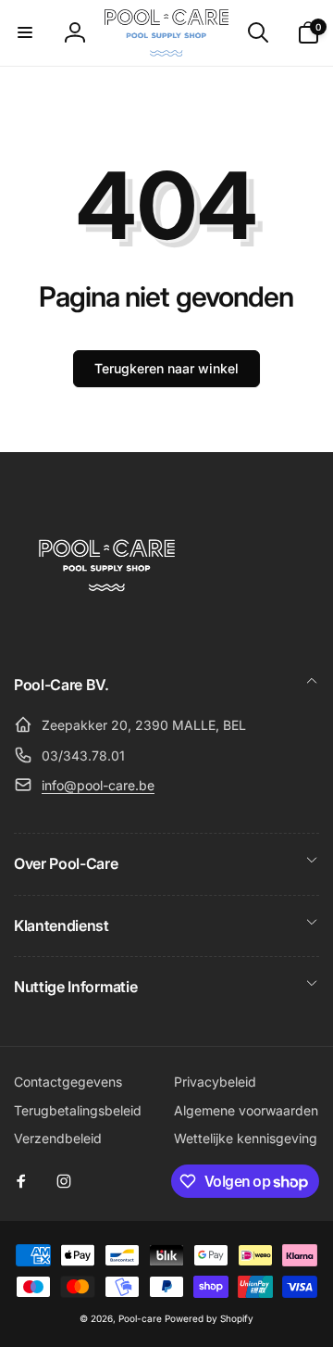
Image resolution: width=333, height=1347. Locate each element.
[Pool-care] (106, 632)
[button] (25, 32)
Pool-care (140, 1318)
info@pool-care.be (98, 785)
